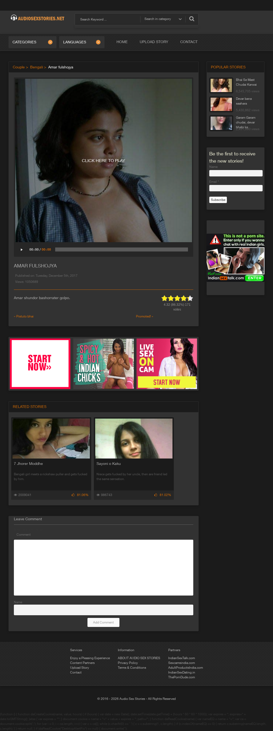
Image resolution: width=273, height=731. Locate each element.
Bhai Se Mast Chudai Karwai (246, 82)
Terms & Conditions (132, 668)
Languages (74, 42)
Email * (214, 182)
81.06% (83, 495)
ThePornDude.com (181, 677)
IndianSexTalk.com (181, 658)
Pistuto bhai (25, 316)
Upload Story (154, 42)
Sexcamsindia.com (181, 663)
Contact (189, 42)
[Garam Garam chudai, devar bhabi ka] (221, 123)
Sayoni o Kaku (109, 463)
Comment (24, 534)
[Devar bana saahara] (221, 104)
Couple (19, 67)
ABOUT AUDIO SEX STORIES (139, 658)
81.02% (165, 495)
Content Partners (82, 663)
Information (126, 650)
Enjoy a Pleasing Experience (90, 658)
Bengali (36, 67)
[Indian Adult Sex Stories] (38, 15)
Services (76, 650)
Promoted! (143, 316)
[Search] (191, 18)
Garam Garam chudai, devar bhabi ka (245, 121)
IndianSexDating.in (181, 672)
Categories (24, 42)
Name (18, 602)
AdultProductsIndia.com (185, 668)
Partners (174, 650)
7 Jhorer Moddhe (28, 463)
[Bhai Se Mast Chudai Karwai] (221, 85)
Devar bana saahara (244, 101)
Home (122, 42)
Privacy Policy (128, 663)
